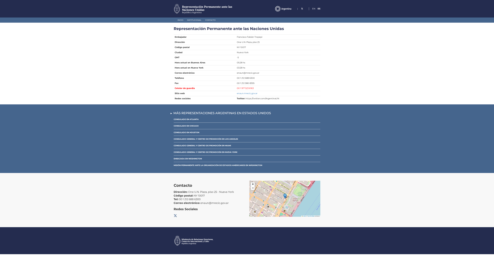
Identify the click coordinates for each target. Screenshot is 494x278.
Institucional (194, 20)
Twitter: (241, 98)
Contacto (210, 20)
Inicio (180, 20)
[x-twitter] (302, 8)
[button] (285, 196)
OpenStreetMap (311, 216)
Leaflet (304, 216)
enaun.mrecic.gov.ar (247, 93)
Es (319, 8)
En (313, 8)
